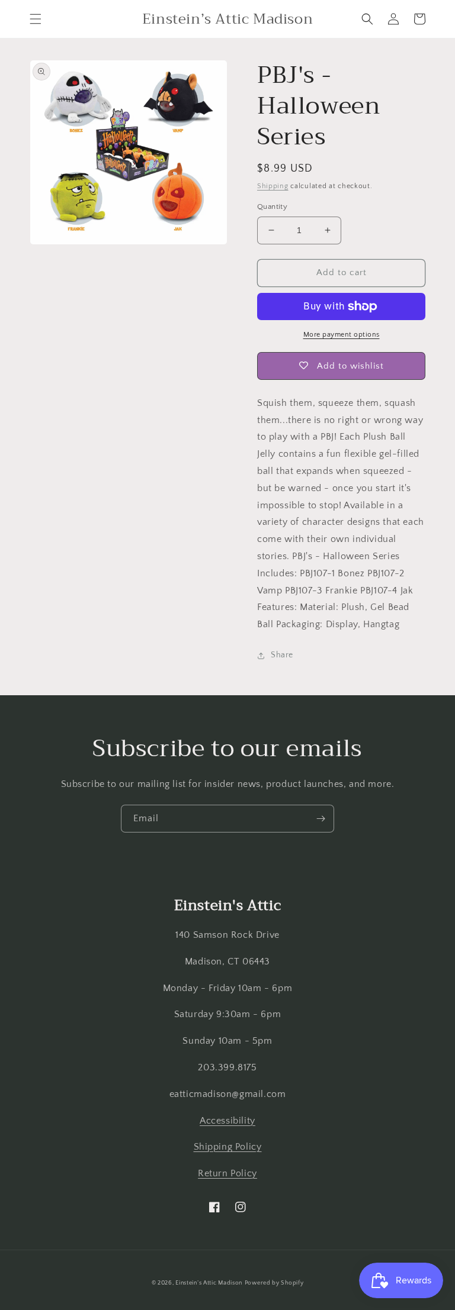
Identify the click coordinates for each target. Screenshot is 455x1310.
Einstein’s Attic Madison (208, 1283)
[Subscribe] (320, 819)
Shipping (273, 186)
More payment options (341, 334)
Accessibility (227, 1120)
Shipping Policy (228, 1146)
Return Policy (227, 1173)
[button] (36, 19)
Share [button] (282, 655)
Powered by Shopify (274, 1283)
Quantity (272, 206)
